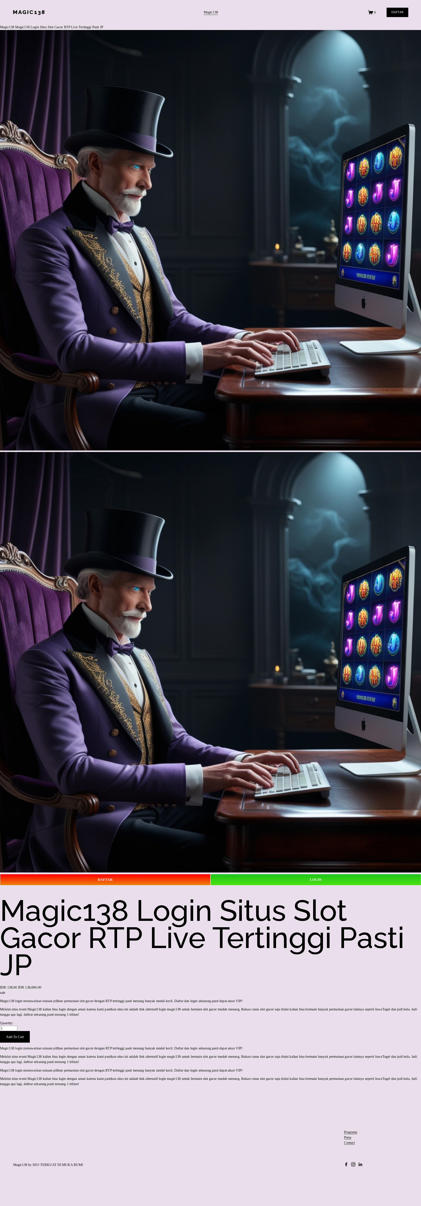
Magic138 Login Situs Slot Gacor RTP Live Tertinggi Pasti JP (59, 27)
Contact (349, 1142)
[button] (15, 1037)
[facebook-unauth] (346, 1164)
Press (347, 1137)
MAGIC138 (29, 12)
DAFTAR (397, 12)
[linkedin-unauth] (360, 1164)
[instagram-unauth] (353, 1164)
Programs (350, 1132)
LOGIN (316, 879)
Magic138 (211, 12)
